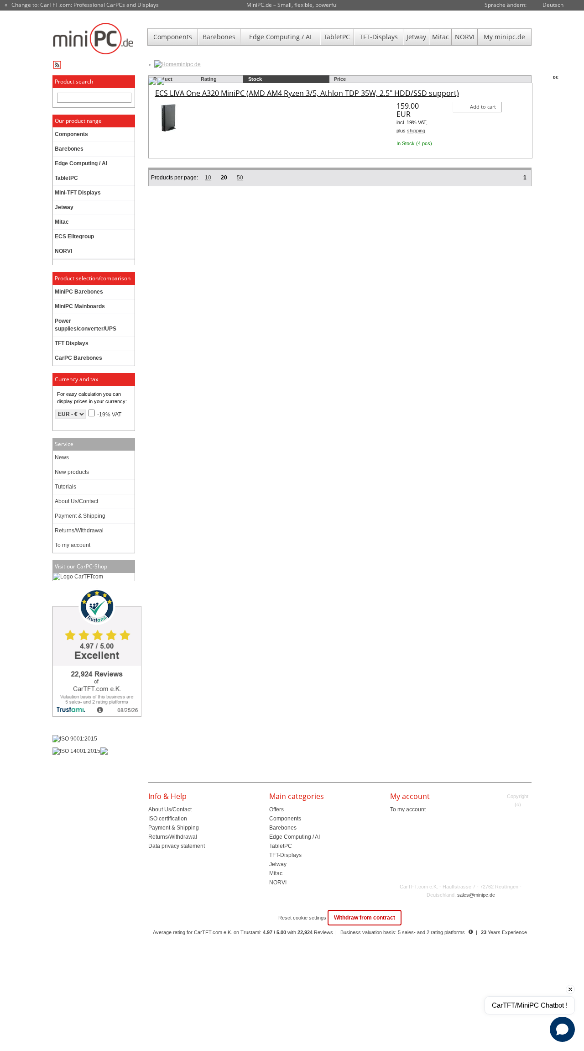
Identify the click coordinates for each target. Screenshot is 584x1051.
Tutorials (65, 486)
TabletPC (337, 36)
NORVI (464, 36)
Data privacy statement (176, 846)
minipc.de (189, 64)
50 (240, 177)
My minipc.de (504, 36)
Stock (255, 79)
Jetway (416, 36)
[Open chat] (562, 1029)
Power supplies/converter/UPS (85, 325)
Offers (276, 809)
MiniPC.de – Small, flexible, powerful (292, 5)
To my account (72, 545)
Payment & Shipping (80, 516)
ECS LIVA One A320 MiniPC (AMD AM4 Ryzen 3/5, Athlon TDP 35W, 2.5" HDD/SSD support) (307, 93)
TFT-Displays (379, 36)
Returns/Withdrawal (79, 530)
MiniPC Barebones (79, 292)
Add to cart (483, 106)
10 (208, 177)
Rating (209, 79)
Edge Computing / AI (280, 36)
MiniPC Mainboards (80, 306)
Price (340, 79)
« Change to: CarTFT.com (82, 5)
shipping (416, 130)
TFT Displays (72, 343)
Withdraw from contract (364, 917)
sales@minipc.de (476, 895)
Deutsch (552, 5)
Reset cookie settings (303, 917)
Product (162, 79)
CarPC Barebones (78, 358)
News (62, 457)
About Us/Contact (76, 501)
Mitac (440, 36)
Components (172, 36)
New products (72, 472)
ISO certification (167, 818)
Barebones (219, 36)
